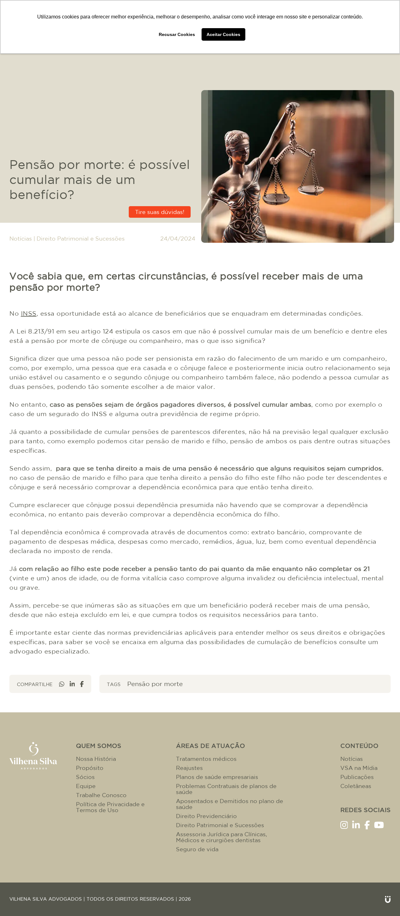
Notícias (20, 239)
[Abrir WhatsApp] (384, 900)
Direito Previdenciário (206, 816)
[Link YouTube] (379, 824)
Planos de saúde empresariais (217, 777)
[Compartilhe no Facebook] (82, 684)
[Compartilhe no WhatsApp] (61, 684)
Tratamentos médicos (206, 759)
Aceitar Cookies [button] (223, 34)
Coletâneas (355, 786)
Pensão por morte (155, 683)
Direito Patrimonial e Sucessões (81, 239)
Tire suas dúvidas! (159, 212)
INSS (29, 313)
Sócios (85, 777)
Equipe (86, 786)
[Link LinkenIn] (356, 824)
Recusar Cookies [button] (177, 34)
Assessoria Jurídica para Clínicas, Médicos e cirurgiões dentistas (221, 837)
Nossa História (96, 759)
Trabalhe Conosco (101, 795)
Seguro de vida (197, 849)
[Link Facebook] (367, 824)
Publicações (357, 777)
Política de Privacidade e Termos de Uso (110, 807)
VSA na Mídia (359, 768)
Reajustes (189, 768)
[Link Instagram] (344, 824)
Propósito (89, 768)
